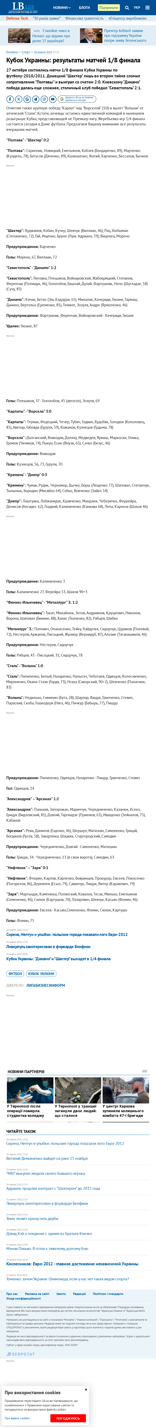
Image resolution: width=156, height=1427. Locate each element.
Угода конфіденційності (23, 1298)
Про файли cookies (17, 1418)
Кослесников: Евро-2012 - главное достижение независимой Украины (72, 1264)
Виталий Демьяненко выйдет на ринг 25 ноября (47, 1158)
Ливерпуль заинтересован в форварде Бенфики (48, 946)
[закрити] (86, 1389)
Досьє (81, 22)
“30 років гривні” (47, 18)
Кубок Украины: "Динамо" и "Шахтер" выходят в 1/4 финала (58, 958)
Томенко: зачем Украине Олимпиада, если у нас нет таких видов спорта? (67, 1279)
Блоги (84, 7)
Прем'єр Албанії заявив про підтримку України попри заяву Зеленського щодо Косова (125, 38)
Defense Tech (17, 18)
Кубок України (41, 973)
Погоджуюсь (68, 1418)
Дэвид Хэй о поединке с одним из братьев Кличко (49, 1233)
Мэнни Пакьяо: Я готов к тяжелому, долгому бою (47, 1248)
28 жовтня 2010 (43, 52)
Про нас (12, 1294)
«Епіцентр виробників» (127, 18)
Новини (60, 7)
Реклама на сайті (37, 1294)
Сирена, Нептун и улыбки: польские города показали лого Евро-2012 (67, 934)
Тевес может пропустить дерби (32, 1218)
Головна (12, 52)
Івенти (61, 1294)
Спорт (26, 52)
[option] (42, 35)
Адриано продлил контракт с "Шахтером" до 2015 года (53, 1188)
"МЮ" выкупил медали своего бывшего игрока (45, 1173)
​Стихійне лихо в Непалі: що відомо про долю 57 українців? (51, 35)
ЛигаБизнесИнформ (45, 985)
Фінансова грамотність (84, 18)
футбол (15, 973)
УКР (137, 7)
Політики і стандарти (108, 1294)
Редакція (79, 1294)
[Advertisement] (78, 196)
